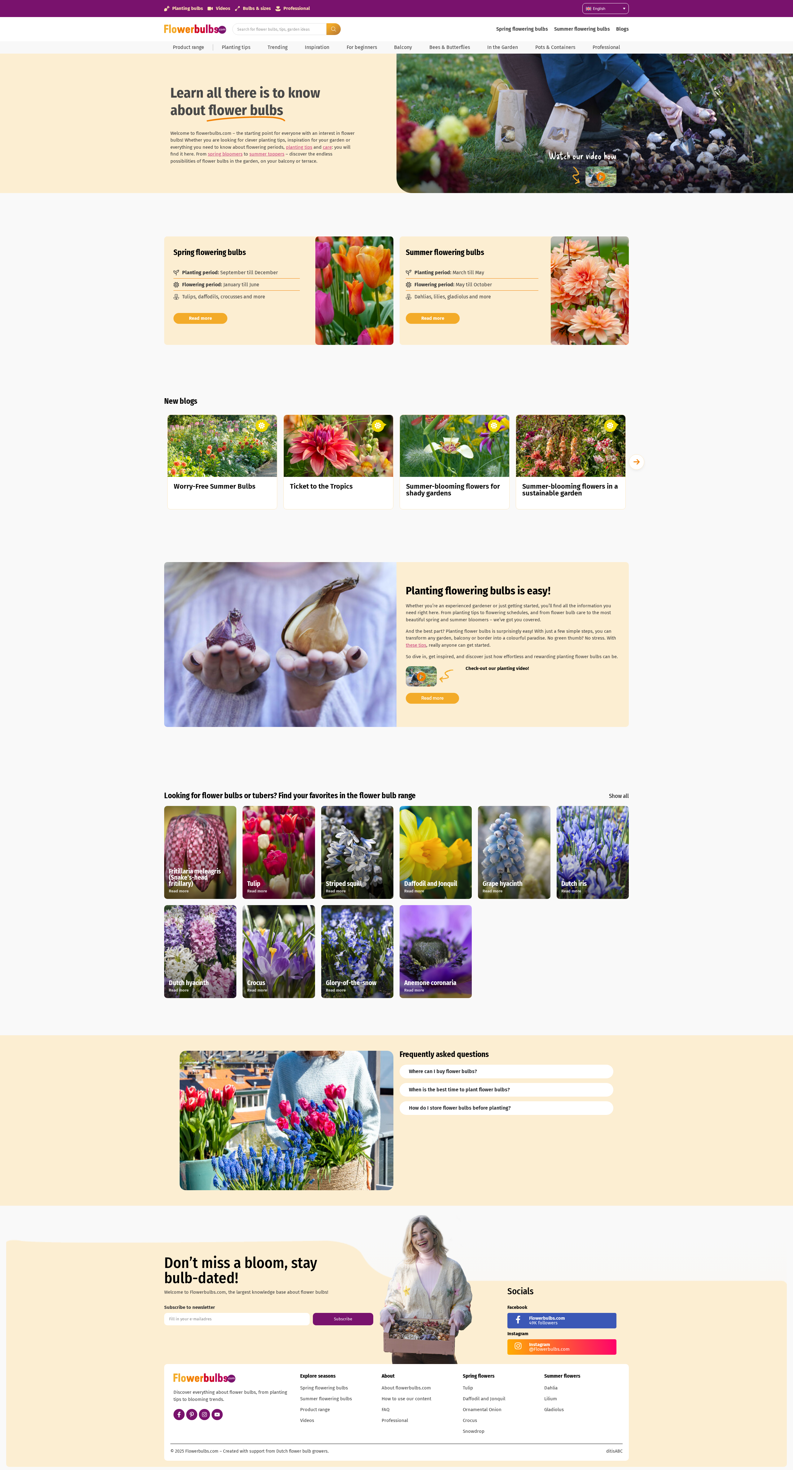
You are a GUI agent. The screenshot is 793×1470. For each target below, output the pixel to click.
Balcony (403, 47)
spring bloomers (225, 154)
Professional (606, 47)
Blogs (622, 29)
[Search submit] (333, 29)
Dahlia (551, 1388)
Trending (277, 47)
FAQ (385, 1409)
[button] (636, 462)
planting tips (299, 147)
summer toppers (266, 154)
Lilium (550, 1399)
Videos (307, 1420)
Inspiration (317, 47)
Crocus (470, 1420)
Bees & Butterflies (449, 47)
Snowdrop (473, 1431)
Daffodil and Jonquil (484, 1399)
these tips (416, 645)
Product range (188, 47)
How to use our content (406, 1399)
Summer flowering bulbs (582, 29)
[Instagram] (204, 1414)
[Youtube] (217, 1414)
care (327, 147)
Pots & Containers (555, 47)
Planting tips (236, 47)
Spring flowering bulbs (522, 29)
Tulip (468, 1388)
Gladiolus (554, 1409)
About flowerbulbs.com (406, 1388)
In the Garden (502, 47)
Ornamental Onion (482, 1409)
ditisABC (614, 1451)
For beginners (362, 47)
